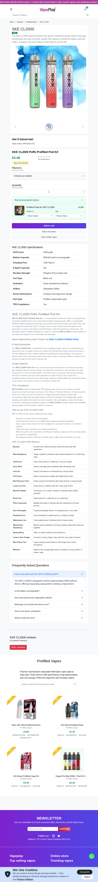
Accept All (84, 872)
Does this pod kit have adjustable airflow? (33, 598)
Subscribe (64, 829)
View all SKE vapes (49, 237)
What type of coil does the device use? (32, 604)
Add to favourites (49, 232)
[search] (87, 15)
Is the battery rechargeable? (27, 591)
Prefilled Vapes (31, 22)
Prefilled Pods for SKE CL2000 (40, 207)
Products (20, 22)
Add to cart (49, 226)
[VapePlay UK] (48, 9)
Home (12, 22)
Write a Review (18, 647)
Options (29, 211)
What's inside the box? (25, 618)
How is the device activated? (27, 611)
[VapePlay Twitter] (58, 835)
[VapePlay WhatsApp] (92, 856)
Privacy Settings (25, 879)
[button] (11, 9)
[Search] (75, 684)
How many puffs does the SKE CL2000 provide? (36, 574)
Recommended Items (27, 200)
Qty (56, 211)
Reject (87, 877)
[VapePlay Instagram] (52, 835)
